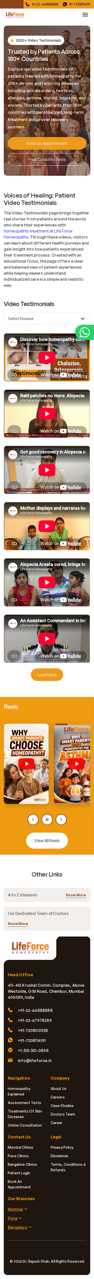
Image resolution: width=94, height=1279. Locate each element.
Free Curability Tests (47, 159)
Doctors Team (63, 1114)
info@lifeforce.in (35, 1060)
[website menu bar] (85, 15)
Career (57, 1123)
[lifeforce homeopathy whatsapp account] (84, 332)
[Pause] (47, 819)
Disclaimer (60, 1156)
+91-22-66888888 (35, 1010)
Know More (76, 895)
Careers (58, 1097)
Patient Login (19, 1173)
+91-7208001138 (33, 1030)
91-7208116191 (79, 4)
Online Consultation (25, 1125)
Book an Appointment (47, 143)
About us (58, 1088)
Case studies (62, 1105)
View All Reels (47, 840)
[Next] (61, 819)
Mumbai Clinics (21, 1147)
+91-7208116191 (32, 1040)
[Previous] (33, 819)
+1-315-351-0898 (33, 1050)
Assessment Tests (24, 1102)
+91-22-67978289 (35, 1020)
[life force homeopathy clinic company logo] (32, 950)
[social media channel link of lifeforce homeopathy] (25, 1251)
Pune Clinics (18, 1156)
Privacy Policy (62, 1147)
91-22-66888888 (45, 4)
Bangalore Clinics (22, 1164)
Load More (47, 674)
